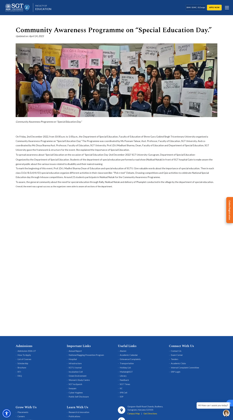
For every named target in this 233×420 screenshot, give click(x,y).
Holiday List (125, 367)
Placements (23, 412)
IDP (121, 396)
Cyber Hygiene (76, 392)
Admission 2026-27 (27, 351)
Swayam (72, 388)
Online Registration (229, 210)
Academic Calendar (129, 355)
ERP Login (175, 371)
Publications (74, 416)
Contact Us (176, 351)
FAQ (20, 375)
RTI (19, 371)
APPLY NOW (214, 7)
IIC (121, 388)
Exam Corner (177, 355)
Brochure (22, 367)
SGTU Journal (75, 367)
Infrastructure (75, 363)
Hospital (73, 359)
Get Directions (150, 413)
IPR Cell (123, 392)
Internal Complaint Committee (185, 367)
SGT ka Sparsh (75, 384)
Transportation (127, 363)
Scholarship (23, 363)
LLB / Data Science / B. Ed (196, 9)
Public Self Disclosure (79, 396)
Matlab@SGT (126, 371)
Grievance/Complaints (130, 359)
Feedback (124, 380)
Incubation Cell (76, 371)
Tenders (174, 359)
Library (123, 375)
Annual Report (75, 351)
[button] (7, 413)
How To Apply (24, 355)
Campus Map (133, 413)
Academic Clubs (178, 363)
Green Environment (77, 375)
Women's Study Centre (79, 380)
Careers (21, 416)
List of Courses (24, 359)
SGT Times (125, 384)
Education (43, 7)
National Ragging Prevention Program (86, 355)
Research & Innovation (79, 412)
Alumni (123, 351)
